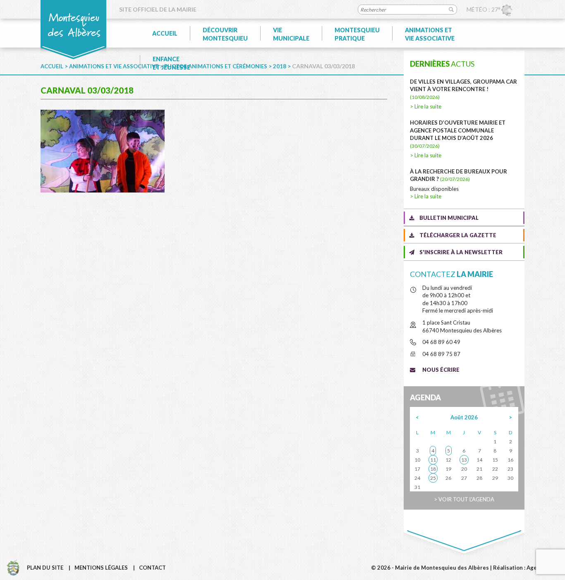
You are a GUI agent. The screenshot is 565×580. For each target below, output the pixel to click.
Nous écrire (441, 369)
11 (433, 460)
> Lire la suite (425, 106)
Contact (152, 567)
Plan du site (45, 567)
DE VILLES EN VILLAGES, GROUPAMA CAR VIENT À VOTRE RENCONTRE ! (463, 89)
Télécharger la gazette (457, 235)
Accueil (164, 33)
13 (464, 460)
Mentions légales (101, 567)
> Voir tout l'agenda (464, 499)
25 (433, 478)
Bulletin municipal (449, 217)
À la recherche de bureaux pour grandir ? (458, 175)
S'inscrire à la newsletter (461, 252)
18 (433, 469)
